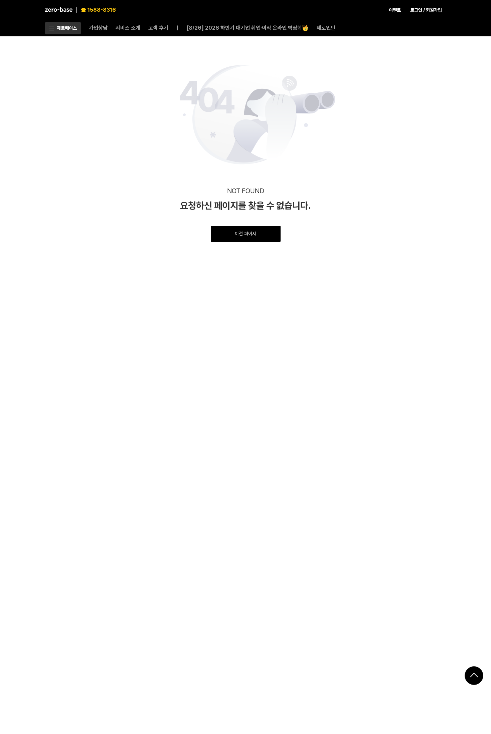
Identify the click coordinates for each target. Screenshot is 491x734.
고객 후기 (158, 28)
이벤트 (395, 10)
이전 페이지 (245, 233)
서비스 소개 (128, 28)
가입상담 (98, 28)
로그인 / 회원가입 (426, 10)
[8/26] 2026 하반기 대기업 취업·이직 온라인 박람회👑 (247, 28)
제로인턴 (326, 28)
